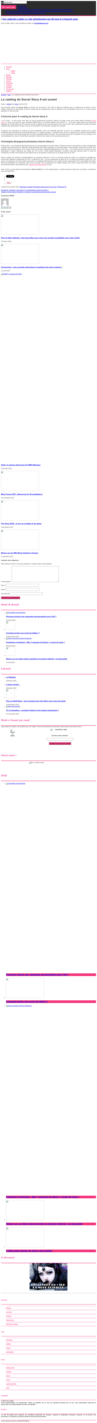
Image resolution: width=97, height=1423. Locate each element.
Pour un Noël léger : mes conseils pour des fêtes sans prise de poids (36, 701)
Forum (8, 1348)
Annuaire (9, 1340)
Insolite (9, 87)
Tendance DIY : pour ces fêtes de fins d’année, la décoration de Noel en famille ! (44, 9)
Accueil (9, 67)
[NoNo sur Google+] (10, 208)
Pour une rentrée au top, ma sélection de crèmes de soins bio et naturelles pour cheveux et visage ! (40, 11)
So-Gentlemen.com (41, 23)
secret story (53, 187)
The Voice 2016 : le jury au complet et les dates (21, 524)
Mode (8, 75)
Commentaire (6, 581)
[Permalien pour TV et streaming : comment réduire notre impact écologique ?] (13, 706)
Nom (2, 585)
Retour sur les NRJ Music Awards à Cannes (19, 553)
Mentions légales (12, 1324)
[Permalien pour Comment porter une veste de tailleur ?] (10, 629)
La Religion (21, 6)
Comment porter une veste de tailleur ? (23, 633)
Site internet (5, 594)
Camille (8, 1372)
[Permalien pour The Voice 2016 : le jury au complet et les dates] (20, 520)
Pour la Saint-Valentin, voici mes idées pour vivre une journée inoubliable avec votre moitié (40, 238)
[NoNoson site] (2, 208)
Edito (13, 71)
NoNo (9, 104)
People (9, 79)
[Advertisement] (48, 44)
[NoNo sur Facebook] (7, 208)
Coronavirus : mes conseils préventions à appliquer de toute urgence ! (31, 267)
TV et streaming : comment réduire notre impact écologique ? (32, 710)
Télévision (60, 187)
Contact (8, 1316)
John (7, 1388)
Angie (8, 1380)
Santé (8, 81)
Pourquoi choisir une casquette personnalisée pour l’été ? (26, 13)
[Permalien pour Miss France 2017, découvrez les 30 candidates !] (20, 490)
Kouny (8, 1376)
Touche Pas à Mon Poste (37, 164)
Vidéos (8, 91)
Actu (8, 69)
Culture (9, 85)
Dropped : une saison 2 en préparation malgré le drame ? (25, 190)
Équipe (8, 1308)
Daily (13, 73)
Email (3, 589)
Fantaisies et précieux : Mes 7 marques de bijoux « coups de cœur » (35, 642)
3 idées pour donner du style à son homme (29, 1251)
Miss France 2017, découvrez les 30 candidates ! (22, 494)
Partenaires (10, 1320)
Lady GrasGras (11, 1384)
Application (10, 1352)
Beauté (9, 77)
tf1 (65, 187)
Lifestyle (9, 83)
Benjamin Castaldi (26, 187)
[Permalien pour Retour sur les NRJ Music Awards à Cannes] (20, 549)
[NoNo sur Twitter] (5, 208)
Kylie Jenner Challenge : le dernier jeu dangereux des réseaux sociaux (28, 192)
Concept (9, 1312)
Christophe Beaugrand (41, 187)
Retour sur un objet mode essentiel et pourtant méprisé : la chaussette (36, 659)
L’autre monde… (23, 8)
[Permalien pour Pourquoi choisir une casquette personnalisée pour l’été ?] (15, 612)
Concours (10, 89)
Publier (8, 1344)
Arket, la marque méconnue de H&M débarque (21, 465)
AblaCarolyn (10, 1368)
